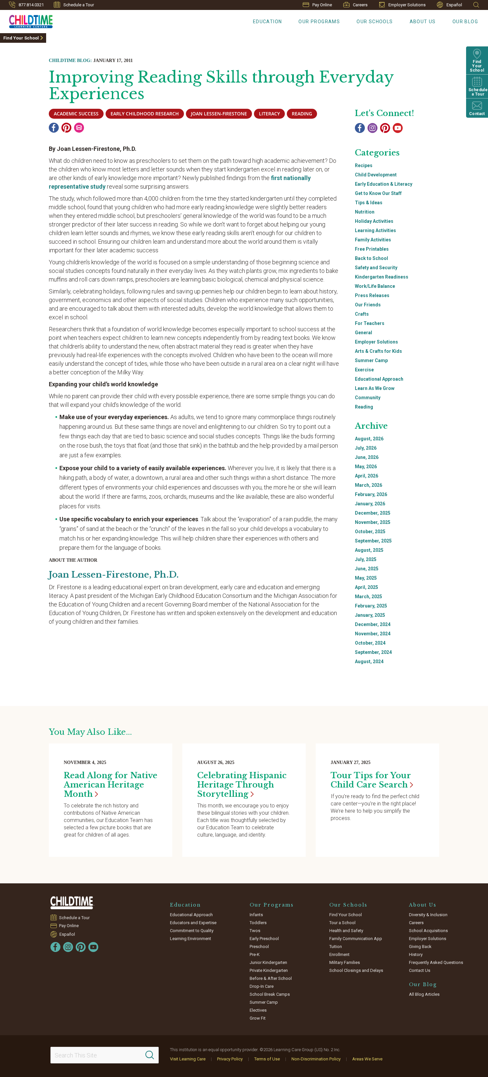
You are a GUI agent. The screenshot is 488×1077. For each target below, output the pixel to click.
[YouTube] (398, 128)
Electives (258, 1010)
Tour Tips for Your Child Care (371, 780)
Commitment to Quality (191, 930)
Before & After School (271, 978)
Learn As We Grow (374, 388)
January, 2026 (370, 503)
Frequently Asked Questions (436, 962)
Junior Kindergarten (268, 962)
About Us (423, 21)
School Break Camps (270, 994)
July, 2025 (365, 559)
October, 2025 (370, 531)
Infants (256, 914)
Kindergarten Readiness (381, 277)
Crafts (362, 314)
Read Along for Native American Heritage (110, 785)
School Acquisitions (428, 930)
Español (454, 4)
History (416, 954)
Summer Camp (371, 360)
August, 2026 (369, 438)
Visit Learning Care (187, 1058)
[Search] (149, 1055)
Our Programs (319, 21)
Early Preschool (264, 938)
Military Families (344, 962)
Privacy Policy (230, 1058)
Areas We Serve (367, 1058)
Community (367, 397)
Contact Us (419, 970)
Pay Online (322, 4)
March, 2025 (368, 596)
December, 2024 (372, 624)
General (363, 332)
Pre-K (255, 954)
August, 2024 (369, 661)
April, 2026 (366, 475)
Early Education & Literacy (383, 184)
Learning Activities (375, 230)
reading (302, 113)
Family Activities (373, 239)
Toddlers (258, 922)
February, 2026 (371, 494)
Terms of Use (267, 1058)
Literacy (269, 113)
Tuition (335, 946)
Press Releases (372, 295)
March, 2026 (368, 485)
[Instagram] (372, 128)
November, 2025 (372, 522)
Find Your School (21, 37)
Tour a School (342, 922)
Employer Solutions (407, 4)
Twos (255, 930)
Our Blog (465, 21)
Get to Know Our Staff (378, 193)
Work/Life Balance (375, 286)
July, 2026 (365, 448)
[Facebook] (54, 128)
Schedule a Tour (78, 4)
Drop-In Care (262, 986)
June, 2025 (366, 568)
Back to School (371, 258)
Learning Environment (190, 938)
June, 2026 (366, 457)
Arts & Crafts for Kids (378, 351)
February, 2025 (371, 605)
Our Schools (375, 21)
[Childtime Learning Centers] (72, 902)
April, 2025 (366, 587)
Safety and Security (376, 267)
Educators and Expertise (193, 922)
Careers (360, 4)
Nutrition (364, 212)
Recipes (363, 165)
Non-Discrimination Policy (316, 1058)
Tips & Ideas (368, 202)
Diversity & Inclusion (428, 914)
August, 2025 (369, 550)
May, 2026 (366, 466)
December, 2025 (372, 513)
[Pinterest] (66, 128)
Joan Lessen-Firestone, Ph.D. (114, 574)
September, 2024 (373, 652)
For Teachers (369, 323)
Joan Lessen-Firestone (219, 113)
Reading (364, 407)
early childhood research (145, 113)
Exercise (364, 369)
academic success (76, 113)
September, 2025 (373, 540)
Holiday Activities (374, 221)
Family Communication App (355, 938)
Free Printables (372, 249)
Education (267, 21)
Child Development (376, 174)
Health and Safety (346, 930)
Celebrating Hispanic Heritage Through (241, 785)
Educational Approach (379, 379)
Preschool (259, 946)
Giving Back (420, 946)
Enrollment (339, 954)
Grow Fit (258, 1018)
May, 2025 (366, 578)
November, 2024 (372, 633)
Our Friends (368, 304)
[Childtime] (26, 20)
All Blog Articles (424, 994)
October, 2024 (370, 643)
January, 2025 (370, 615)
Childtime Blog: (70, 60)
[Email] (79, 128)
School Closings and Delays (356, 970)
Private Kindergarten (269, 970)
